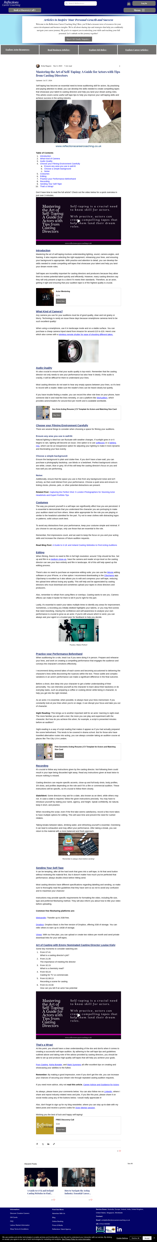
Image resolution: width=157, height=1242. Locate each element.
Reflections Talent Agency (61, 1229)
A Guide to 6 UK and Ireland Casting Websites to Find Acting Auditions (40, 1192)
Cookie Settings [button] (122, 1238)
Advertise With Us (58, 1213)
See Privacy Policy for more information (76, 1239)
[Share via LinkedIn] (48, 1144)
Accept (147, 1238)
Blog (53, 1217)
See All (130, 1163)
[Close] (154, 1238)
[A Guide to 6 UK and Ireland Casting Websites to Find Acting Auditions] (41, 1177)
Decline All (135, 1238)
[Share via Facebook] (37, 1144)
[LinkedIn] (119, 1229)
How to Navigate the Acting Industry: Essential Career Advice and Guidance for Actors (77, 1192)
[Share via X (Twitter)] (43, 1144)
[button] (129, 3)
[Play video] (78, 221)
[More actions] (119, 66)
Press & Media (57, 1225)
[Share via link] (54, 1144)
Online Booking (57, 1221)
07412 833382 (104, 1224)
